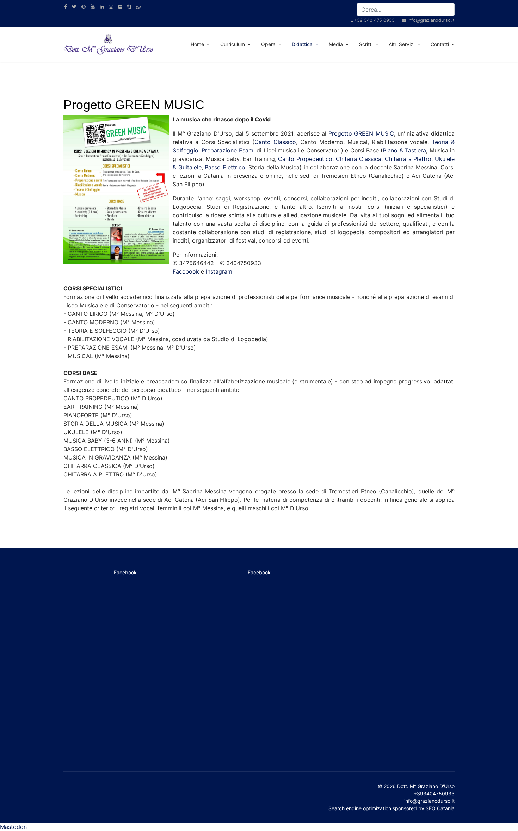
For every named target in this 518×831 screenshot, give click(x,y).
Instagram (219, 271)
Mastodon (13, 826)
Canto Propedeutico (305, 158)
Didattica (302, 44)
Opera (268, 44)
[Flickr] (120, 7)
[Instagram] (111, 7)
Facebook (186, 271)
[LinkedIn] (102, 7)
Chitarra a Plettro (408, 158)
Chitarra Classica (359, 158)
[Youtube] (93, 7)
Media (336, 44)
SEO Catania (440, 808)
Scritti (365, 44)
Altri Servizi (401, 44)
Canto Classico (275, 141)
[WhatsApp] (138, 7)
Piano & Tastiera (404, 150)
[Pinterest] (83, 7)
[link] (361, 133)
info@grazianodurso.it (431, 20)
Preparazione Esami (228, 150)
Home (197, 44)
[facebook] (65, 7)
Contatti (440, 44)
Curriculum (232, 44)
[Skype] (129, 7)
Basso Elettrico (225, 167)
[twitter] (74, 7)
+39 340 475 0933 (374, 20)
